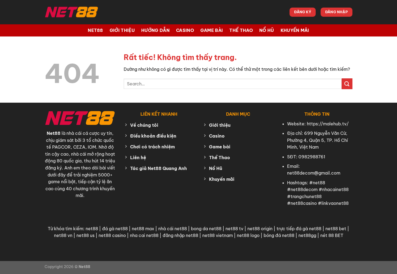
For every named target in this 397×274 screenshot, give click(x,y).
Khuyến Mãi (295, 30)
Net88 (95, 30)
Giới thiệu (122, 30)
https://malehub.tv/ (328, 123)
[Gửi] (347, 83)
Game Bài (211, 30)
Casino (185, 30)
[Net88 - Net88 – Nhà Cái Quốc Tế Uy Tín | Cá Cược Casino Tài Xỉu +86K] (72, 12)
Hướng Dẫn (155, 30)
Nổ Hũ (266, 30)
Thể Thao (241, 30)
